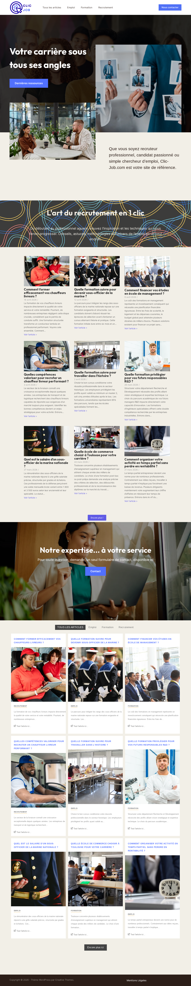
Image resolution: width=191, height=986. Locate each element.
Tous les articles (52, 7)
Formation (86, 7)
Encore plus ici (95, 947)
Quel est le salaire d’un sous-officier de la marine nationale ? (46, 463)
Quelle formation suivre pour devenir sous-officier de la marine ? (95, 293)
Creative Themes (64, 979)
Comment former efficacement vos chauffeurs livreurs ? (45, 293)
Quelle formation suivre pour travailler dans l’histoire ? (95, 374)
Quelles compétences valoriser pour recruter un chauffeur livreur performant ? (46, 378)
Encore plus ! (97, 517)
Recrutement (105, 7)
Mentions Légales (136, 980)
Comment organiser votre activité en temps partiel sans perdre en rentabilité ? (146, 463)
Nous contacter (170, 7)
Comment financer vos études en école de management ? (146, 291)
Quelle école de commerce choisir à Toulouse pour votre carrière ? (95, 455)
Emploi (71, 7)
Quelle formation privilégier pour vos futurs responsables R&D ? (145, 378)
